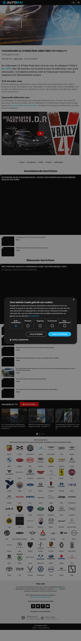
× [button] (73, 299)
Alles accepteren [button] (59, 334)
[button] (19, 340)
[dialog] (40, 320)
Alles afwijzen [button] (36, 334)
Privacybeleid (34, 316)
